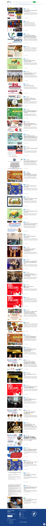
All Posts (8, 5)
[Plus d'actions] (37, 21)
